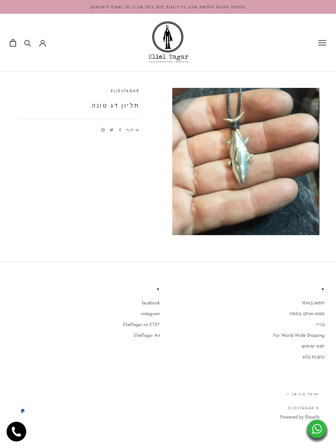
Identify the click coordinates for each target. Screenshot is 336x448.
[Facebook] (120, 130)
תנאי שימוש (313, 346)
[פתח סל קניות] (13, 43)
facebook (151, 302)
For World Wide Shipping (299, 335)
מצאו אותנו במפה (307, 313)
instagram (150, 313)
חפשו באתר (313, 302)
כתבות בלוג (313, 357)
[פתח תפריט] (322, 43)
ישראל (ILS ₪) (306, 394)
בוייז (320, 324)
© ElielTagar (304, 408)
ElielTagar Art (147, 335)
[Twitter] (112, 130)
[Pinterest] (103, 130)
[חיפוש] (27, 42)
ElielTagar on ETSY (141, 324)
